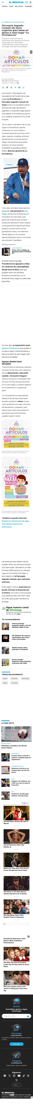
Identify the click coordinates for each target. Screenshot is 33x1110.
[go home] (16, 1093)
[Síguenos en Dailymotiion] (16, 1080)
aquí (18, 614)
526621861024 (16, 1035)
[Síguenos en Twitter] (9, 1075)
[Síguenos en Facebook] (5, 1075)
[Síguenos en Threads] (28, 1075)
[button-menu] (2, 2)
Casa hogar (25, 678)
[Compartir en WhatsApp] (3, 87)
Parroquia (14, 683)
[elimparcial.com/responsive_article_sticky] (32, 1097)
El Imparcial (6, 22)
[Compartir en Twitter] (11, 87)
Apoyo (21, 22)
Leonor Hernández (9, 79)
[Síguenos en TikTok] (24, 1075)
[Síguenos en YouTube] (19, 1076)
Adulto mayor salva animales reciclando (20, 648)
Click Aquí (16, 1044)
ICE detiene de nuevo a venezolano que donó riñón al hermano (21, 637)
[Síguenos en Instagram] (14, 1075)
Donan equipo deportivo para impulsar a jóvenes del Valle (21, 661)
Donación (14, 678)
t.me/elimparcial (16, 1063)
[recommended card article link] (6, 252)
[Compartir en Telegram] (15, 87)
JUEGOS (4, 6)
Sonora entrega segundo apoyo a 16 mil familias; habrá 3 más (21, 625)
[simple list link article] (16, 734)
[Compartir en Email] (19, 87)
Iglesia (5, 683)
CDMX (11, 6)
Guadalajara (29, 6)
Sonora (15, 22)
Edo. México (19, 6)
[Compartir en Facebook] (7, 87)
